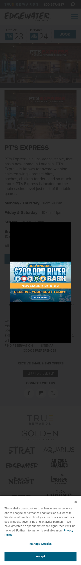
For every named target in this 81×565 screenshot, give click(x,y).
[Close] (76, 502)
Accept (40, 556)
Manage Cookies (40, 544)
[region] (40, 530)
